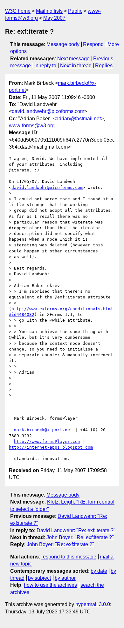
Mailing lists (49, 11)
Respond (93, 44)
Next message (73, 58)
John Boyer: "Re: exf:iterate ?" (80, 537)
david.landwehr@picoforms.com (48, 111)
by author (65, 578)
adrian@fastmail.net (78, 118)
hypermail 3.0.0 (92, 604)
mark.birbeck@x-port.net (43, 429)
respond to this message (68, 556)
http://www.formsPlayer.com (47, 441)
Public (75, 11)
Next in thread (76, 65)
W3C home (18, 11)
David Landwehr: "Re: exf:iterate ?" (76, 530)
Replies (104, 65)
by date (99, 571)
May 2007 (54, 18)
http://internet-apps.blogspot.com (51, 447)
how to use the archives (50, 585)
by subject (39, 578)
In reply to (45, 65)
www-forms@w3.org (32, 125)
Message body (62, 44)
